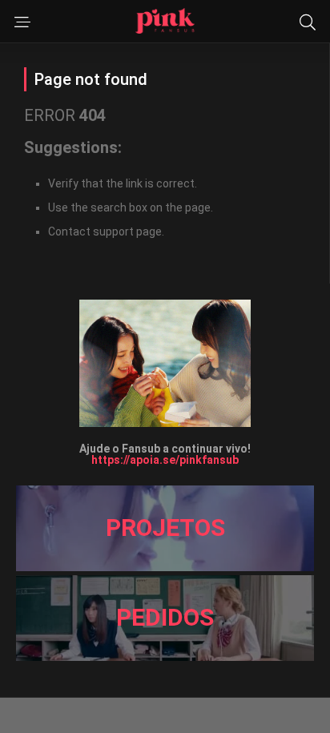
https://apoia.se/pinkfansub (165, 459)
